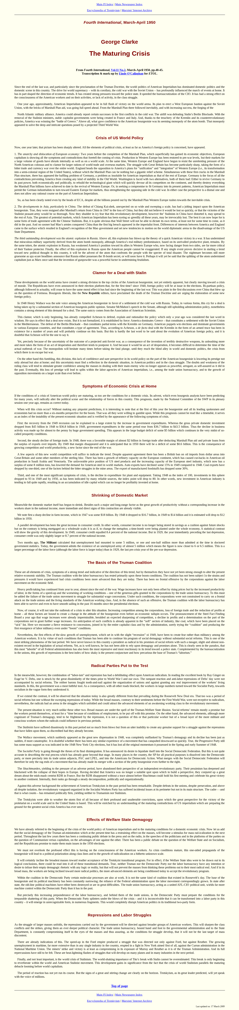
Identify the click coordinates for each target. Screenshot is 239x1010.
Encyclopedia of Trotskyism (103, 10)
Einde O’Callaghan (131, 73)
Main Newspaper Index (128, 4)
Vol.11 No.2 (118, 70)
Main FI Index (105, 4)
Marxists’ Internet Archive (137, 10)
